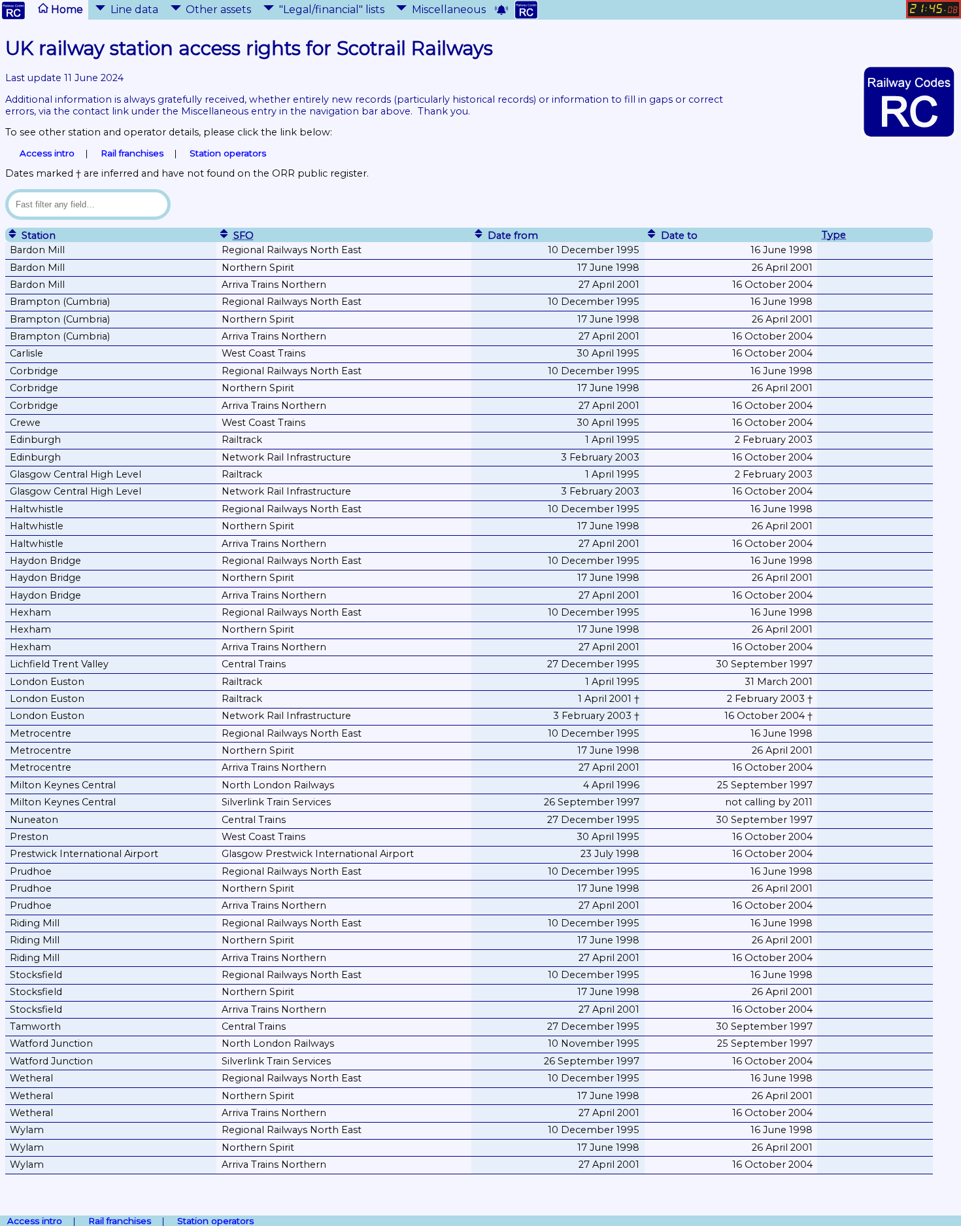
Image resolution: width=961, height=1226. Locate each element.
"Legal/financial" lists (331, 9)
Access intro (47, 153)
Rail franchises (132, 153)
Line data (134, 9)
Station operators (228, 153)
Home (65, 9)
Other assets (218, 9)
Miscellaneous (449, 9)
